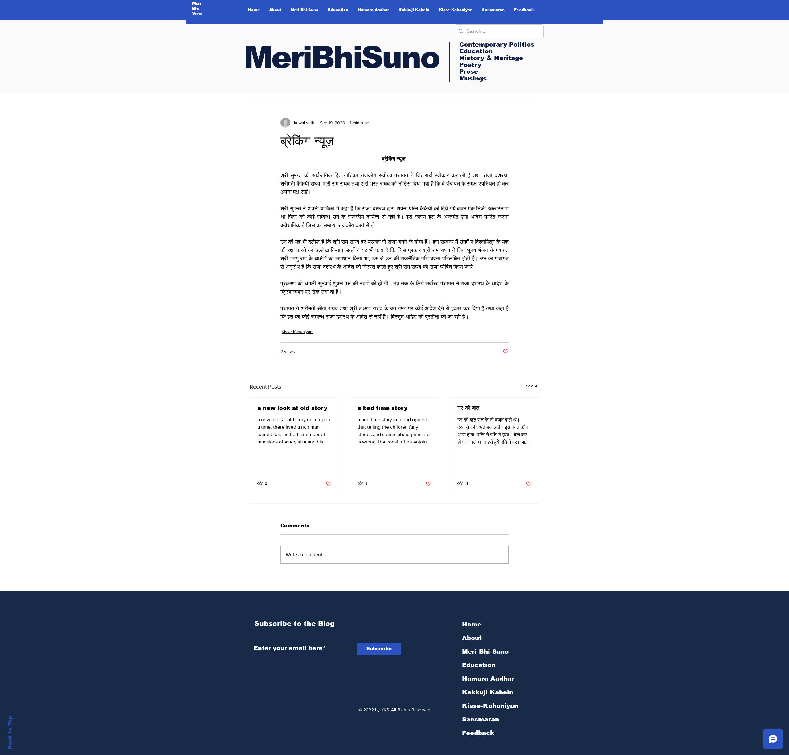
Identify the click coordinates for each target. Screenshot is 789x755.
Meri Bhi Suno (485, 651)
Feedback (478, 732)
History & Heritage (491, 58)
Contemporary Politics (496, 44)
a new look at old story (292, 408)
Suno (197, 13)
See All (532, 385)
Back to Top (10, 733)
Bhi (195, 8)
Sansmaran (480, 719)
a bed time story (382, 408)
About (472, 638)
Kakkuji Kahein (487, 692)
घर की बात (468, 408)
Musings (473, 78)
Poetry (470, 64)
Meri (196, 3)
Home (471, 624)
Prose (468, 71)
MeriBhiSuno (341, 57)
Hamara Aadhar (488, 678)
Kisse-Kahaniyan (297, 331)
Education (478, 665)
